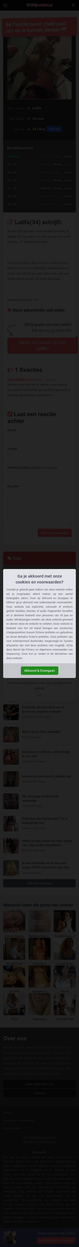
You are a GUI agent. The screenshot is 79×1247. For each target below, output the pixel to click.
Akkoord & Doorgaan (39, 671)
